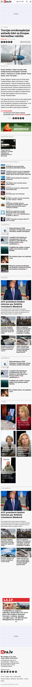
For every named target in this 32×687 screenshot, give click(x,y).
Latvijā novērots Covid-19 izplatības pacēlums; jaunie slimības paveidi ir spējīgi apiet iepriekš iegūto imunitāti (18, 173)
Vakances (26, 678)
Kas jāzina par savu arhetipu (15, 194)
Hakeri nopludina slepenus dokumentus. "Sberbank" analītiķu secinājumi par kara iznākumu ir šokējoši (23, 330)
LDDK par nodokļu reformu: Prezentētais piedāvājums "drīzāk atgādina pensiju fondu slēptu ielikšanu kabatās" (17, 205)
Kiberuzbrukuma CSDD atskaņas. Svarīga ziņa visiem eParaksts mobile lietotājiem (19, 229)
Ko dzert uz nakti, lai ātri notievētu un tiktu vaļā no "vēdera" (17, 198)
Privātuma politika (17, 676)
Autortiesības (13, 678)
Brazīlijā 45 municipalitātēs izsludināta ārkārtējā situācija (15, 167)
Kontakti (2, 681)
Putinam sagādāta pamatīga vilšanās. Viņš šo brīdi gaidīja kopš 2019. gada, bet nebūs (7, 330)
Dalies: (10, 118)
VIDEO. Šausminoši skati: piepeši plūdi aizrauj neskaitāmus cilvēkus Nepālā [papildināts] (22, 349)
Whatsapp (24, 114)
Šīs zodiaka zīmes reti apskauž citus (20, 257)
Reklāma (7, 676)
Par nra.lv (3, 676)
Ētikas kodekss (20, 678)
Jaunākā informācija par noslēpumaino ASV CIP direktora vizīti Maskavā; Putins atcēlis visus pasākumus (18, 240)
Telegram (17, 114)
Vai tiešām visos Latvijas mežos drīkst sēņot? (16, 183)
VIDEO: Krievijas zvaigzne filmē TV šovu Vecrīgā (17, 219)
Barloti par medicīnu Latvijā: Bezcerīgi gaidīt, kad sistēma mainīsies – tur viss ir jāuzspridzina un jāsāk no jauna (18, 213)
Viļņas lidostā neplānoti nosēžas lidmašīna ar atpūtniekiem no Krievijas (7, 153)
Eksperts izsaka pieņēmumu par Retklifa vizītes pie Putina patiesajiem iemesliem (20, 267)
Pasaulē (6, 27)
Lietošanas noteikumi (5, 678)
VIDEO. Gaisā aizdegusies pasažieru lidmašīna (17, 178)
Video (3, 401)
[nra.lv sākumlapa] (8, 2)
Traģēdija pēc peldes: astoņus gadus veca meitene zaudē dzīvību (19, 248)
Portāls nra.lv (4, 39)
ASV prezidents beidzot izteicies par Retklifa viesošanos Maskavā (13, 304)
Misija (11, 676)
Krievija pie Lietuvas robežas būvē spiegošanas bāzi (17, 188)
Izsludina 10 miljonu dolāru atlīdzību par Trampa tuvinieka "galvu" (7, 348)
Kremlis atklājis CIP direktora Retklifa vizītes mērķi (7, 560)
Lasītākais (5, 224)
